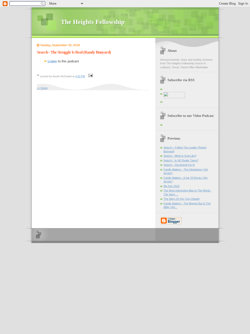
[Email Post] (90, 76)
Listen (52, 61)
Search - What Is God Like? (180, 155)
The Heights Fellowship (93, 21)
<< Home (42, 88)
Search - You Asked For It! (179, 164)
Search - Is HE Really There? (181, 160)
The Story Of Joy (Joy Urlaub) (182, 198)
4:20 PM (80, 76)
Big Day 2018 (171, 186)
